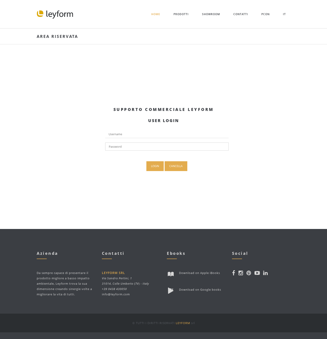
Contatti (240, 14)
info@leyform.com (116, 294)
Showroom (211, 14)
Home (155, 14)
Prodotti (181, 14)
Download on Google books (200, 290)
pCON (265, 14)
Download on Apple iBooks (199, 273)
